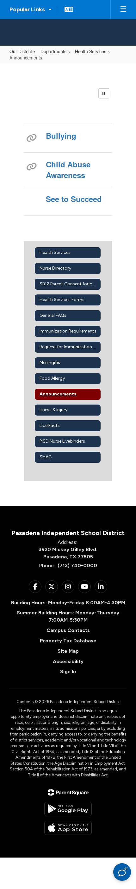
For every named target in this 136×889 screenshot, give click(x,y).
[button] (30, 9)
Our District (20, 51)
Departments (53, 51)
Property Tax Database (68, 641)
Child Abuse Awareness (68, 169)
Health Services (90, 51)
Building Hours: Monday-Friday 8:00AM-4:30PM (68, 603)
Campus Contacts (68, 630)
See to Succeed (74, 198)
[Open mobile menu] (123, 9)
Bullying (61, 135)
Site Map (68, 651)
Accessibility (68, 661)
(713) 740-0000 (77, 565)
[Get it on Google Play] (68, 809)
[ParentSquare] (68, 792)
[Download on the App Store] (68, 828)
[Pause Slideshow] (103, 93)
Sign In (68, 671)
